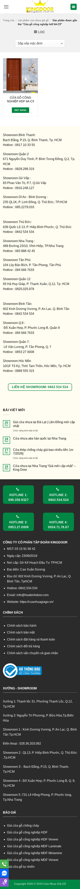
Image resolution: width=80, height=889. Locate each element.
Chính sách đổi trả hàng (23, 646)
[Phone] (4, 864)
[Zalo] (4, 873)
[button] (6, 7)
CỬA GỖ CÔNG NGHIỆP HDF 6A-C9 (20, 99)
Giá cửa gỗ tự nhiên (21, 866)
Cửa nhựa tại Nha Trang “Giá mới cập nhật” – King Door (44, 467)
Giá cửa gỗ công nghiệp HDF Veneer (32, 839)
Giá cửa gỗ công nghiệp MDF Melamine (34, 853)
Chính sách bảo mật (21, 632)
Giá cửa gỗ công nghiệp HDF (27, 832)
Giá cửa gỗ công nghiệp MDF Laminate (34, 846)
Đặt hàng (21, 110)
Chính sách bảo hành (22, 625)
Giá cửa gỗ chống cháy (23, 825)
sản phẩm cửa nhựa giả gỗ (33, 20)
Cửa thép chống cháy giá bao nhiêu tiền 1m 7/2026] (43, 451)
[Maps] (4, 882)
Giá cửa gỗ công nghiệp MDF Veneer (32, 860)
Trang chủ (8, 20)
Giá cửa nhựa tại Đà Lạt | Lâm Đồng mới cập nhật (44, 423)
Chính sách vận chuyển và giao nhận (32, 653)
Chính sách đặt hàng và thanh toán (31, 639)
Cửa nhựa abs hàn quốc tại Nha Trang (39, 438)
